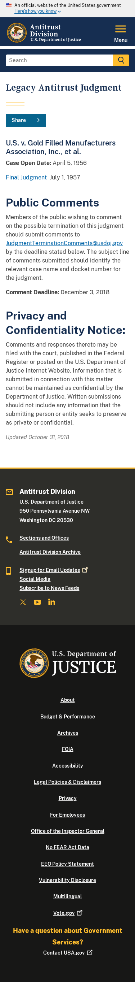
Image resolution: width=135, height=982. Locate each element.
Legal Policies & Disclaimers (67, 782)
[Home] (45, 41)
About (67, 700)
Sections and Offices (44, 538)
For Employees (67, 815)
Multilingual (67, 896)
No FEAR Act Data (67, 847)
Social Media (34, 579)
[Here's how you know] (67, 8)
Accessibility (67, 766)
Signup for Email (49, 570)
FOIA (67, 749)
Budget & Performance (67, 717)
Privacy (68, 798)
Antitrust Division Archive (50, 552)
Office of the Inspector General (67, 831)
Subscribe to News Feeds (49, 588)
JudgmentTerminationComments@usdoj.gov (64, 243)
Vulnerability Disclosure (67, 880)
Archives (67, 733)
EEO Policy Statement (67, 864)
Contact (64, 953)
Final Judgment (26, 177)
